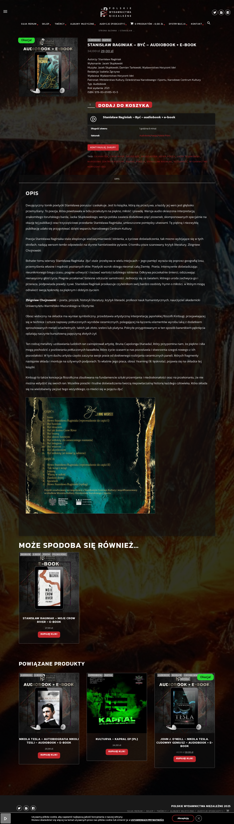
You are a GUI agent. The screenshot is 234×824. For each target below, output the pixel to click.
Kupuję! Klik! (49, 634)
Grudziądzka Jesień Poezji (158, 156)
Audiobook (144, 135)
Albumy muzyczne (82, 23)
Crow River (117, 156)
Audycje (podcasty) (112, 23)
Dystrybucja (177, 23)
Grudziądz (133, 156)
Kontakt (196, 23)
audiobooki (94, 40)
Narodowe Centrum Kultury (106, 161)
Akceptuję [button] (183, 818)
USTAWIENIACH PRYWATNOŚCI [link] (147, 820)
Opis (117, 179)
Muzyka (106, 40)
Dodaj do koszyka (123, 105)
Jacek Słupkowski (188, 156)
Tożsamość (181, 161)
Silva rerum (28, 23)
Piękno (130, 161)
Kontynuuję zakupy (103, 147)
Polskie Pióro (163, 135)
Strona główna (108, 31)
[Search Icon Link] (209, 24)
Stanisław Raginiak (159, 161)
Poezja (153, 135)
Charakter (101, 156)
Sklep (46, 23)
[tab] (117, 179)
